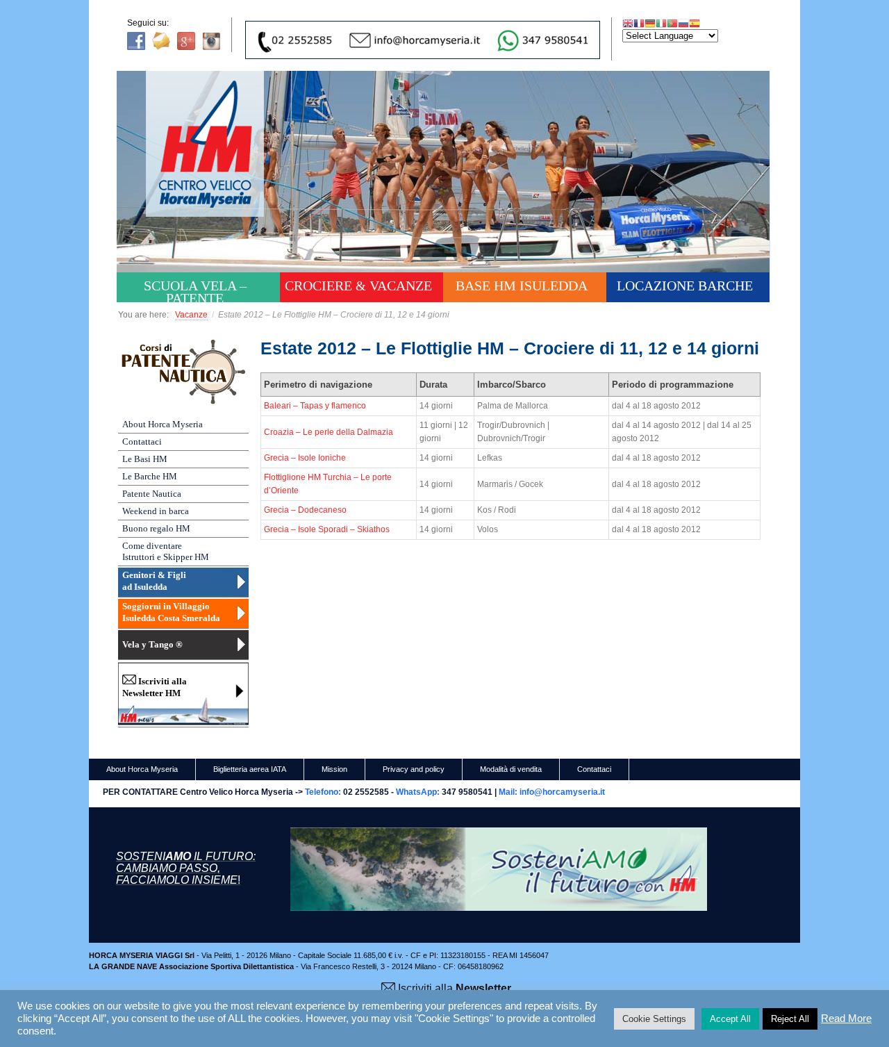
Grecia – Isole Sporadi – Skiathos (327, 529)
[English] (627, 23)
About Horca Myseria (162, 424)
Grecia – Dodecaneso (305, 510)
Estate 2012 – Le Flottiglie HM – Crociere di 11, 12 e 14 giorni (509, 348)
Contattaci (142, 441)
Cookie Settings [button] (654, 1019)
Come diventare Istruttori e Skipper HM (165, 551)
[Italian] (661, 23)
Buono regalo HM (156, 528)
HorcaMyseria (214, 164)
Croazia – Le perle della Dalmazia (328, 432)
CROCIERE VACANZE (358, 285)
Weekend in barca (155, 511)
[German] (650, 23)
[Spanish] (694, 23)
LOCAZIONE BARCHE (685, 285)
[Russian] (683, 23)
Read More (846, 1018)
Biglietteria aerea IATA (249, 769)
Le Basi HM (144, 459)
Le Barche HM (149, 476)
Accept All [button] (730, 1019)
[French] (639, 23)
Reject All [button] (790, 1019)
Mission (334, 769)
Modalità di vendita (511, 769)
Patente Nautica (151, 493)
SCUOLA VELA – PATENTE (195, 290)
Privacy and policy (413, 769)
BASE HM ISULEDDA (522, 285)
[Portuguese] (672, 23)
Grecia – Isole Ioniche (305, 458)
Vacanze (191, 315)
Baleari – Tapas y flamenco (315, 406)
